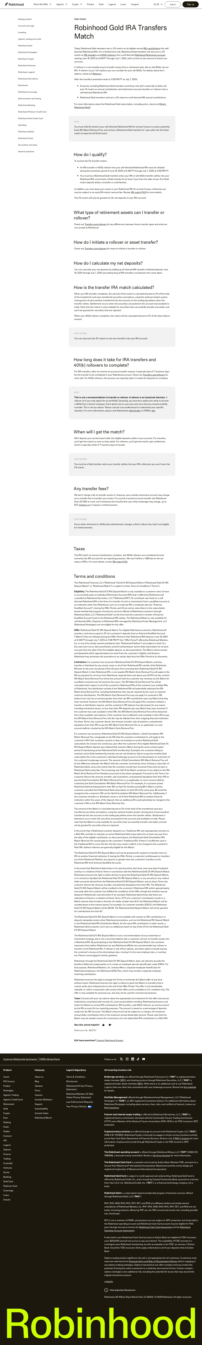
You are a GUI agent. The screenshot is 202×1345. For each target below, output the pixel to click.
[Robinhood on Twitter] (121, 1060)
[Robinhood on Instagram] (127, 1059)
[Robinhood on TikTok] (138, 1059)
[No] (110, 1025)
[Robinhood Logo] (14, 4)
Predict (90, 4)
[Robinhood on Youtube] (143, 1059)
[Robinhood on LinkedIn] (132, 1059)
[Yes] (103, 1025)
